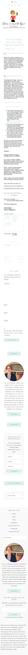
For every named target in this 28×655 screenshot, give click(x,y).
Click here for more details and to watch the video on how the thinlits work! (15, 122)
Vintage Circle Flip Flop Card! (7, 218)
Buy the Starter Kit (14, 483)
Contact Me (14, 528)
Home (14, 514)
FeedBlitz (20, 617)
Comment (7, 283)
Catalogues (14, 424)
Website (6, 320)
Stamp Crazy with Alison (14, 19)
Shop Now (14, 353)
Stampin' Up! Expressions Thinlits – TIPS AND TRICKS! (15, 219)
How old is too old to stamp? (8, 225)
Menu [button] (15, 2)
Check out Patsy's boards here (14, 102)
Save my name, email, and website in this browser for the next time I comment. (13, 333)
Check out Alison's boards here (14, 106)
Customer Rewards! (14, 531)
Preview (7, 617)
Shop (14, 519)
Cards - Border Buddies (16, 245)
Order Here (7, 195)
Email (6, 312)
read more (14, 414)
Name (6, 305)
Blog (14, 516)
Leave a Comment (14, 241)
